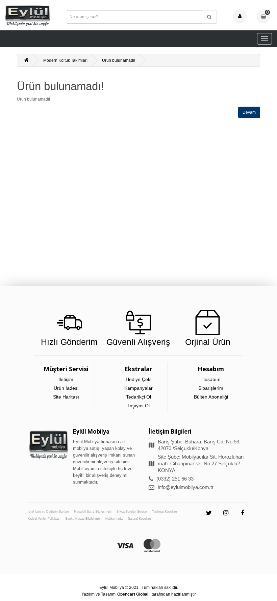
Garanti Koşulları (139, 518)
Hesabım (211, 379)
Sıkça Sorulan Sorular (132, 511)
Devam (249, 112)
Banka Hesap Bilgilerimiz (83, 518)
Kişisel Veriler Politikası (44, 518)
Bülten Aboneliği (211, 397)
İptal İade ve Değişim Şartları (48, 511)
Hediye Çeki (138, 379)
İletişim (65, 379)
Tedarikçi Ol (138, 397)
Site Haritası (66, 397)
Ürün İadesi (66, 388)
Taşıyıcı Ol (138, 405)
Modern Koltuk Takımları (65, 60)
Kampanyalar (138, 388)
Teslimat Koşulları (164, 511)
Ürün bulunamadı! (118, 60)
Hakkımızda (114, 518)
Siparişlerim (210, 388)
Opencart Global (132, 594)
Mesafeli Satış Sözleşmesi (92, 511)
